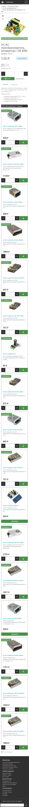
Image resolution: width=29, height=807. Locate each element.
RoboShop (9, 2)
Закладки (4, 794)
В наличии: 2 (6, 262)
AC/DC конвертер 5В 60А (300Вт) (13, 655)
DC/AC (4, 752)
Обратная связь (6, 773)
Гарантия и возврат (7, 769)
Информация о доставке (9, 765)
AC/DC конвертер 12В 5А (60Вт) (13, 126)
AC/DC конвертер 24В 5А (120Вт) (13, 580)
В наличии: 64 (6, 338)
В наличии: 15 (6, 414)
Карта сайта (5, 776)
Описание (5, 84)
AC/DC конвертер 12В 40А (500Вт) (13, 542)
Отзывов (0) (14, 84)
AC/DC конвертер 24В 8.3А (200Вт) (13, 693)
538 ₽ (5, 58)
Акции (4, 786)
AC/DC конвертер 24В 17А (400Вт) (13, 731)
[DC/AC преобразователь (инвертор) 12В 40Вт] (14, 27)
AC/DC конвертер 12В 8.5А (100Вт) (13, 278)
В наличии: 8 (6, 565)
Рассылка (5, 795)
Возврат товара (6, 775)
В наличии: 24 (6, 452)
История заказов (7, 792)
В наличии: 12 (6, 527)
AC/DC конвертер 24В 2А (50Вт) (13, 429)
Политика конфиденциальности (11, 762)
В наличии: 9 (6, 376)
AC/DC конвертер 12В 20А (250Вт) (13, 164)
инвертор (9, 752)
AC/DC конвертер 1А (9, 354)
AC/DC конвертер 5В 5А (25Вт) (12, 618)
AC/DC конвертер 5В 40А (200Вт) (13, 240)
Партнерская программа (9, 784)
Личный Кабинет (7, 790)
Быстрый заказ (20, 78)
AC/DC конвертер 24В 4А (10, 505)
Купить (8, 78)
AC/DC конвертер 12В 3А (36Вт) (13, 202)
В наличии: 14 (6, 111)
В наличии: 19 (6, 187)
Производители (6, 781)
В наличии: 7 (6, 678)
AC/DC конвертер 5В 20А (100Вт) (13, 392)
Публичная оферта (7, 764)
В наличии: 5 (6, 225)
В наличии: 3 (6, 149)
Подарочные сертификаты (9, 782)
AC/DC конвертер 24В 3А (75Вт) (13, 467)
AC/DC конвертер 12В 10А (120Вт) (13, 316)
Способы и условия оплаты (9, 767)
